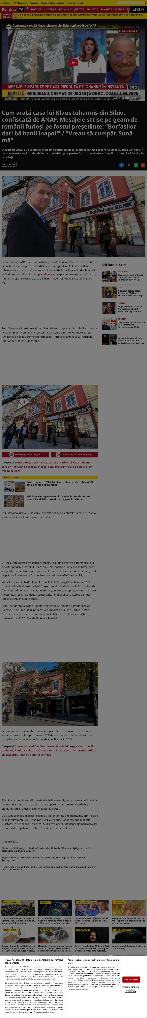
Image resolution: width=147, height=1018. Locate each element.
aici (51, 1000)
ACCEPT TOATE (131, 979)
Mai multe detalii (48, 979)
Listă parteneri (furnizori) (78, 989)
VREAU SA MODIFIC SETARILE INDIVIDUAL (130, 989)
